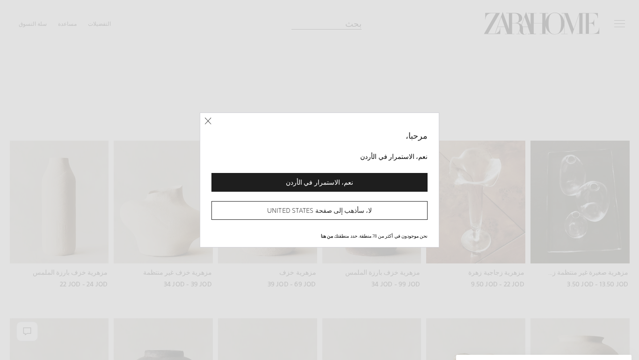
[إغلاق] (208, 121)
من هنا (327, 236)
